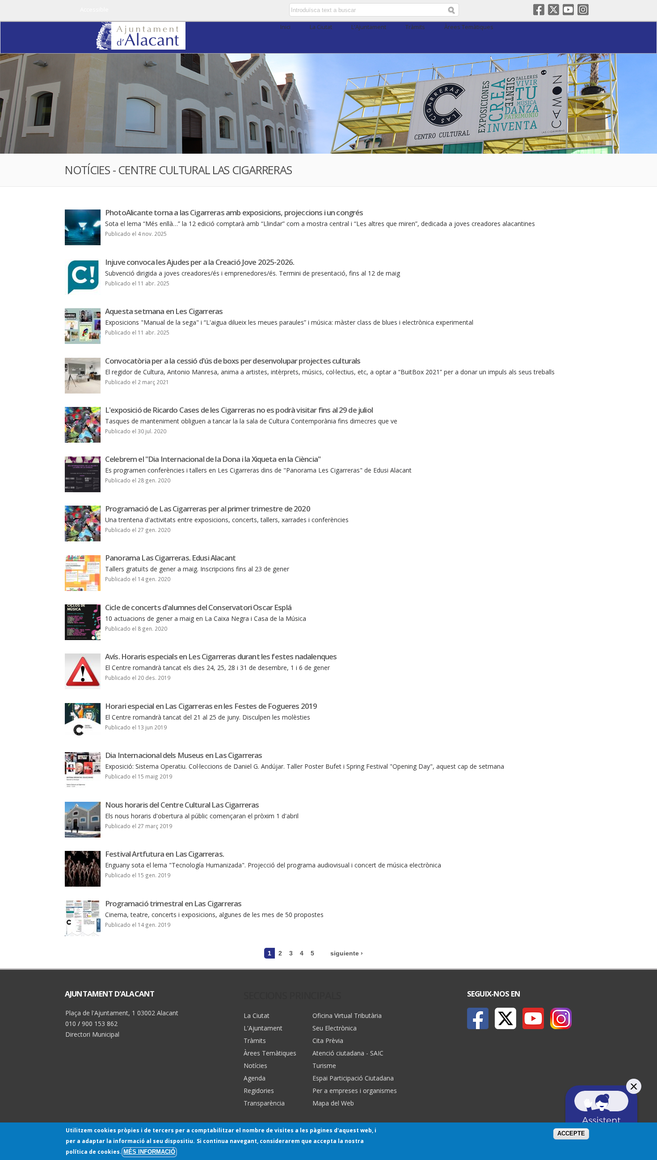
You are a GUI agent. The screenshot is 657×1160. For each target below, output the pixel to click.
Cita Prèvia (327, 1040)
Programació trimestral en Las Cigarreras (173, 903)
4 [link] (301, 953)
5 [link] (312, 953)
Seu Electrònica (334, 1028)
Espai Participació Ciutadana (353, 1078)
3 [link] (291, 953)
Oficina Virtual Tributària (347, 1015)
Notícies (255, 1065)
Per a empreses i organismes (354, 1090)
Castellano (213, 10)
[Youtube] (533, 1018)
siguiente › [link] (346, 953)
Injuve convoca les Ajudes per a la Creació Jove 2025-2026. (199, 262)
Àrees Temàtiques (468, 27)
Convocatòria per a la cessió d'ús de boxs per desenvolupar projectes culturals (232, 361)
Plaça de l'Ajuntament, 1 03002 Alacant (121, 1013)
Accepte (571, 1134)
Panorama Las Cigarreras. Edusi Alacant (170, 558)
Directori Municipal (92, 1034)
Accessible (94, 9)
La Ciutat (321, 27)
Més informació (149, 1152)
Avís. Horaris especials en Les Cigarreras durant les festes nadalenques (221, 656)
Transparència (264, 1103)
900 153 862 (100, 1023)
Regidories (259, 1090)
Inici (285, 27)
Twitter (553, 9)
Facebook (538, 9)
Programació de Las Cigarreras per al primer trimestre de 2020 (207, 508)
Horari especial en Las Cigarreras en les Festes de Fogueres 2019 (211, 706)
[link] (140, 44)
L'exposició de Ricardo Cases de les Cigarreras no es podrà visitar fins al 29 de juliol (239, 410)
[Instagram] (561, 1018)
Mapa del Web (333, 1103)
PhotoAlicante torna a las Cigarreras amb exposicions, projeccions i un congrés (234, 212)
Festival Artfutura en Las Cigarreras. (164, 854)
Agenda (254, 1078)
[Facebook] (478, 1018)
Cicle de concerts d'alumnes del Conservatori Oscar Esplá (198, 607)
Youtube (568, 9)
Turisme (324, 1065)
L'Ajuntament (368, 27)
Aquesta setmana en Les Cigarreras (164, 311)
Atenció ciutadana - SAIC (347, 1053)
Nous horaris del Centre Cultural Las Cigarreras (182, 805)
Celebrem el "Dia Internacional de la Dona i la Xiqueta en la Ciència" (212, 459)
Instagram (583, 9)
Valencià (226, 10)
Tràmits (415, 27)
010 (70, 1023)
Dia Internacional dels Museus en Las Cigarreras (183, 755)
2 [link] (280, 953)
